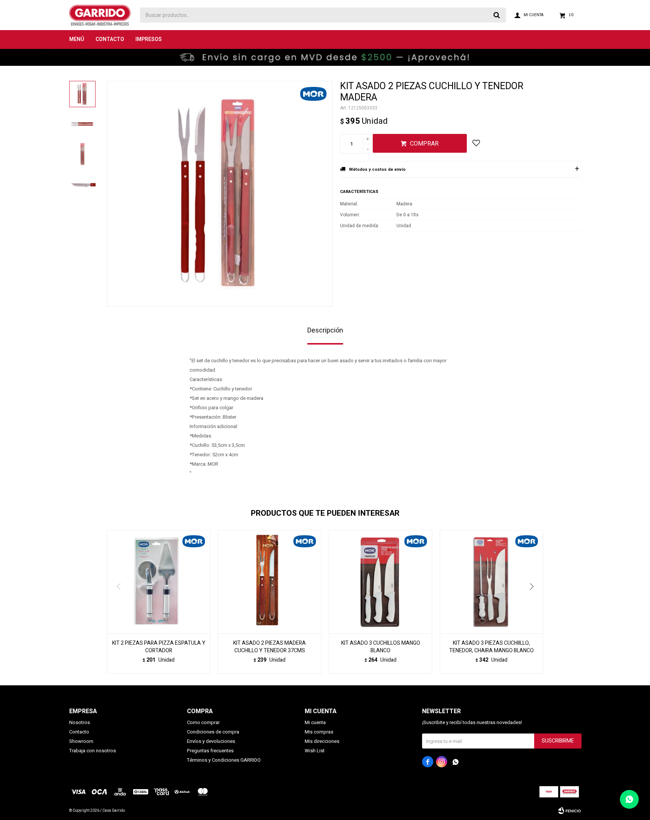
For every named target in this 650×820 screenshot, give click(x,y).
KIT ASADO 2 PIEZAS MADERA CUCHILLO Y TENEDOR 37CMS (269, 646)
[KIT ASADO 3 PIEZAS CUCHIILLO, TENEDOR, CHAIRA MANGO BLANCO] (491, 581)
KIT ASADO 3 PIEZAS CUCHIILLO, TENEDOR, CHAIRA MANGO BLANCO (491, 646)
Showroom (81, 741)
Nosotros (79, 722)
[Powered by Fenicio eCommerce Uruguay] (569, 810)
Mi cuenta (315, 722)
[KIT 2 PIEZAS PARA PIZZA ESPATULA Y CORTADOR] (158, 581)
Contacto (110, 39)
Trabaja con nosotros (92, 750)
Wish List (315, 750)
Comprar (424, 143)
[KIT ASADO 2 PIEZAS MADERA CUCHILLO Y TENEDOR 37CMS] (269, 581)
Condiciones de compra (213, 731)
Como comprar (203, 722)
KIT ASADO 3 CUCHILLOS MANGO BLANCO (380, 646)
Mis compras (319, 731)
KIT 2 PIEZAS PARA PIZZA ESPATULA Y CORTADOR (158, 646)
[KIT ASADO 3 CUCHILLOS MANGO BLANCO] (380, 581)
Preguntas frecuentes (210, 750)
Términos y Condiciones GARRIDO (224, 760)
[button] (534, 602)
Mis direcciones (322, 741)
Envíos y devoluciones (211, 741)
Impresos (148, 39)
